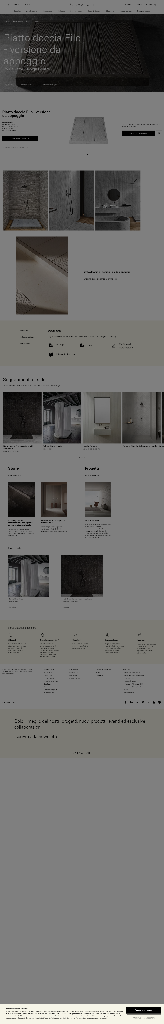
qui (22, 1018)
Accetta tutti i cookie (143, 1010)
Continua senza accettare (144, 1018)
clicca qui (103, 1018)
